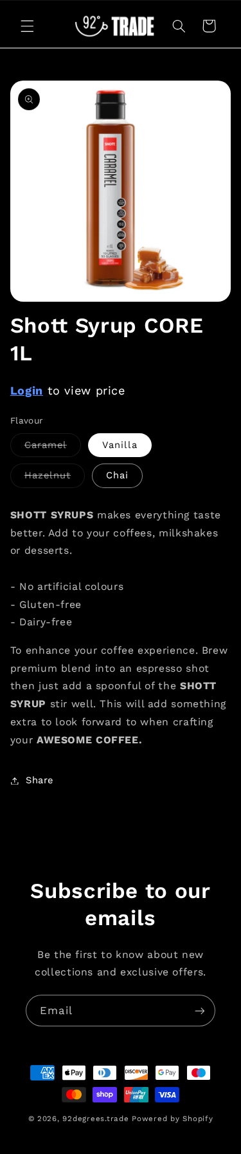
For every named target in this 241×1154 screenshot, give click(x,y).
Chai (117, 475)
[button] (27, 26)
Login (26, 390)
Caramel (52, 447)
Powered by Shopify (172, 1118)
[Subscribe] (200, 1010)
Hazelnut (54, 478)
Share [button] (39, 780)
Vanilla (120, 445)
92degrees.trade (95, 1118)
